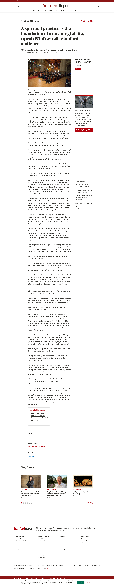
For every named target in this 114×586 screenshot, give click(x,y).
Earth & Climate (41, 545)
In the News (32, 565)
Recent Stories (59, 565)
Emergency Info (60, 578)
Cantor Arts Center (58, 203)
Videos (15, 565)
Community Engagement (65, 538)
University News (37, 11)
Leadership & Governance (22, 555)
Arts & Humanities (87, 21)
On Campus (64, 11)
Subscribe (81, 565)
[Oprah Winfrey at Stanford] (49, 73)
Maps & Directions (39, 578)
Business (40, 543)
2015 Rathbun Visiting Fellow (45, 175)
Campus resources (64, 545)
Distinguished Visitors (21, 551)
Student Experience (76, 11)
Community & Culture (64, 549)
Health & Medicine (42, 551)
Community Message (21, 545)
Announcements (50, 565)
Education (40, 549)
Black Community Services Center (54, 205)
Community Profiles (23, 565)
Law (39, 553)
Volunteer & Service (85, 543)
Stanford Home (30, 578)
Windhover (48, 201)
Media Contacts (89, 565)
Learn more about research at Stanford (83, 130)
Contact (75, 565)
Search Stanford (50, 578)
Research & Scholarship (51, 11)
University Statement (21, 543)
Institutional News (20, 553)
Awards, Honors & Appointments (23, 547)
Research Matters (42, 538)
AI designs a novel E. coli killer (84, 203)
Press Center (97, 565)
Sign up (77, 69)
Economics (40, 547)
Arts (60, 541)
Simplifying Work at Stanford (22, 541)
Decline (89, 582)
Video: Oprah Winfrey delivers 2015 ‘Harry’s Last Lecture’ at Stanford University (39, 416)
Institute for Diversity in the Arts (49, 210)
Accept (80, 582)
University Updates (40, 565)
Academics (42, 446)
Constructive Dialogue (21, 538)
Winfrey (41, 199)
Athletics (62, 543)
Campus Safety (63, 547)
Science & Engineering (43, 555)
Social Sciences (41, 557)
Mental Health (84, 541)
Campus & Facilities (20, 549)
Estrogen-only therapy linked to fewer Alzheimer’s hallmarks (84, 198)
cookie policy (41, 584)
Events (61, 551)
